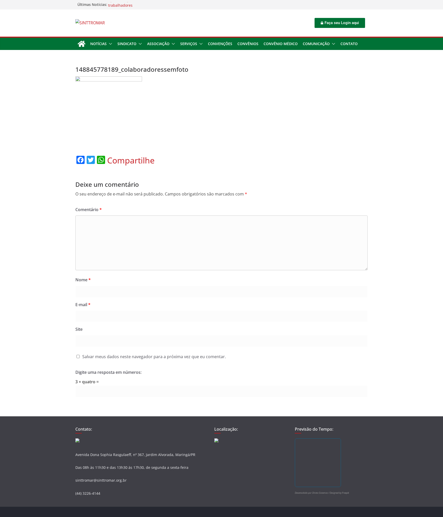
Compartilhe (131, 160)
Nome (83, 280)
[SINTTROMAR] (81, 44)
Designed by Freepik (339, 492)
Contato (349, 43)
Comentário (88, 209)
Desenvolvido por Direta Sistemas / (312, 492)
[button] (109, 43)
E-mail (82, 304)
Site (79, 329)
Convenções (220, 43)
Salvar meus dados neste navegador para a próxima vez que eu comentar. (154, 356)
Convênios (247, 43)
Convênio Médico (281, 43)
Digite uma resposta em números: (108, 372)
